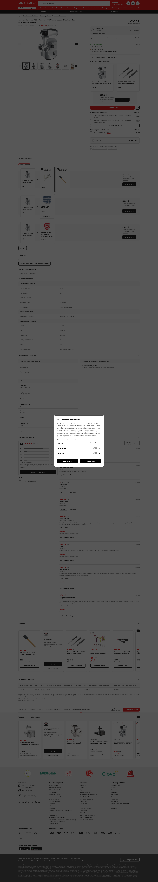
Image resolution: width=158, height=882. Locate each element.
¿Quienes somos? (72, 440)
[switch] (95, 448)
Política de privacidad (62, 440)
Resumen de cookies (81, 440)
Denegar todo (67, 461)
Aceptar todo (90, 461)
